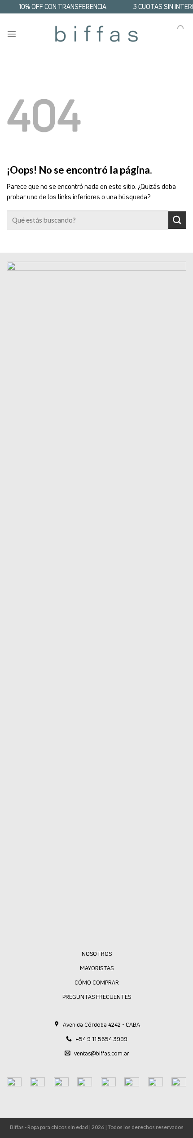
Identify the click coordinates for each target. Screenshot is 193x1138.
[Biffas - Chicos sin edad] (96, 33)
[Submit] (177, 220)
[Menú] (12, 33)
